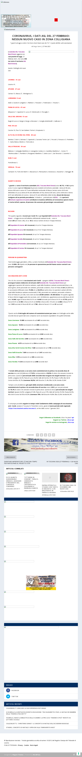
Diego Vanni (37, 46)
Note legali (34, 745)
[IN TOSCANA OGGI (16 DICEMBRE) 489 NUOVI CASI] (68, 477)
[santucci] (19, 562)
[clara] (19, 532)
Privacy (20, 745)
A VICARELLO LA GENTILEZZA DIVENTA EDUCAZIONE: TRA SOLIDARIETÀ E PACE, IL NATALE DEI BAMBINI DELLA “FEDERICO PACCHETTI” (41, 713)
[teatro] (19, 517)
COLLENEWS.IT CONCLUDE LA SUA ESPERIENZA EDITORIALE (26, 708)
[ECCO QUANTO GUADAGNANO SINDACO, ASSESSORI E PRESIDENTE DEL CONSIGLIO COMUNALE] (14, 473)
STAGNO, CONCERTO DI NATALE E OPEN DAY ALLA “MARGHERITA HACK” (30, 727)
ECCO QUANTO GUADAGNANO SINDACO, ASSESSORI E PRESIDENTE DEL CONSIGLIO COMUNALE (13, 481)
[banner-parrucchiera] (19, 607)
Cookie (26, 745)
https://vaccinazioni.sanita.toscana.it (22, 408)
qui (73, 417)
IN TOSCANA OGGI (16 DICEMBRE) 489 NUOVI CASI (68, 487)
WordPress (36, 755)
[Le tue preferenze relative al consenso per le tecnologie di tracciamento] (78, 753)
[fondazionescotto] (19, 592)
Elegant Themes (17, 755)
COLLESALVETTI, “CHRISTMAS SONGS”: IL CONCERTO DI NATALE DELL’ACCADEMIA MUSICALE (37, 723)
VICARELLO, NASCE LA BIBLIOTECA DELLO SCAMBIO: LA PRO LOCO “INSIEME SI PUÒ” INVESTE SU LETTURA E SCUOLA (38, 718)
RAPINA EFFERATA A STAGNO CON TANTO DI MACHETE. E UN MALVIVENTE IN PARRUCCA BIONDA (50, 488)
